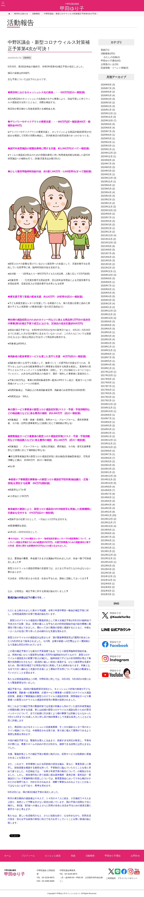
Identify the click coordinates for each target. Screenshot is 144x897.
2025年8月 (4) (108, 128)
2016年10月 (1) (108, 411)
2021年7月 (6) (108, 253)
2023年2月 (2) (108, 199)
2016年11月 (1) (108, 407)
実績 (73, 856)
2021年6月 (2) (108, 257)
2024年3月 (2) (108, 171)
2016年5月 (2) (108, 425)
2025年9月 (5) (108, 124)
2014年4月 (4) (108, 504)
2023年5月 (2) (108, 189)
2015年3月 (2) (108, 469)
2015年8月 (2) (108, 451)
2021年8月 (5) (108, 250)
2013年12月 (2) (108, 519)
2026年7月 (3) (108, 88)
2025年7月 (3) (108, 131)
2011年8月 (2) (108, 587)
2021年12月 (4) (108, 235)
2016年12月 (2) (108, 404)
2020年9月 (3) (108, 278)
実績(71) (105, 50)
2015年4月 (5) (108, 465)
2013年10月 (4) (108, 526)
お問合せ (135, 856)
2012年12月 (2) (108, 555)
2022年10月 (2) (108, 210)
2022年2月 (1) (108, 228)
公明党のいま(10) (109, 64)
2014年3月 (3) (108, 508)
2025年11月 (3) (108, 117)
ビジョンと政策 (53, 856)
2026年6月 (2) (108, 92)
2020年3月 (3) (108, 300)
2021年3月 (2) (108, 264)
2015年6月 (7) (108, 458)
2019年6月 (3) (108, 328)
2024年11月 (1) (108, 156)
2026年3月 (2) (108, 102)
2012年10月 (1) (108, 562)
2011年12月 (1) (108, 576)
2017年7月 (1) (108, 386)
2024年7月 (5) (108, 163)
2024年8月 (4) (108, 160)
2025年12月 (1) (108, 113)
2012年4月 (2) (108, 569)
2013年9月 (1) (108, 530)
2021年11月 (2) (108, 239)
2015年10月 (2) (108, 447)
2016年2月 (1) (108, 433)
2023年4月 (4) (108, 192)
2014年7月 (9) (108, 494)
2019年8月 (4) (108, 325)
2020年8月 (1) (108, 282)
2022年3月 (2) (108, 224)
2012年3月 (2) (108, 573)
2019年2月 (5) (108, 343)
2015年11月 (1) (108, 443)
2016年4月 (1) (108, 429)
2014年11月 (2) (108, 479)
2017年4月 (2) (108, 397)
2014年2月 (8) (108, 512)
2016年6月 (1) (108, 422)
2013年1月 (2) (108, 551)
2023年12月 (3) (108, 178)
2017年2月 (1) (108, 400)
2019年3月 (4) (108, 339)
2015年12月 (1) (108, 440)
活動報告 (36, 13)
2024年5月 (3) (108, 167)
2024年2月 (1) (108, 174)
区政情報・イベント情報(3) (114, 68)
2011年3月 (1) (108, 594)
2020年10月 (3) (108, 275)
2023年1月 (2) (108, 203)
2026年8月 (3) (108, 84)
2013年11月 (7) (108, 522)
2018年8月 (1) (108, 354)
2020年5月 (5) (108, 293)
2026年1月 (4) (108, 110)
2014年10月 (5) (108, 483)
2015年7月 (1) (108, 454)
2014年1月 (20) (108, 515)
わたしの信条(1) (112, 57)
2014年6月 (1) (108, 497)
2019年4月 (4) (108, 336)
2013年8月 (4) (108, 533)
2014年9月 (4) (108, 487)
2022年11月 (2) (108, 206)
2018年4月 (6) (108, 364)
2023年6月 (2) (108, 185)
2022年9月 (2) (108, 214)
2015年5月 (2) (108, 461)
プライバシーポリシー (127, 878)
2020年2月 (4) (108, 303)
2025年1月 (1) (108, 149)
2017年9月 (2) (108, 379)
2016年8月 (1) (108, 415)
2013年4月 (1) (108, 544)
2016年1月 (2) (108, 436)
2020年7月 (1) (108, 285)
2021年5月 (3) (108, 260)
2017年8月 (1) (108, 382)
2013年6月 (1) (108, 540)
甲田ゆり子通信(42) (111, 60)
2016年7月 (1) (108, 418)
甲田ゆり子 (72, 8)
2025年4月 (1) (108, 142)
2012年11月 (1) (108, 558)
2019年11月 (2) (108, 314)
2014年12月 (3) (108, 476)
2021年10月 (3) (108, 242)
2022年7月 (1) (108, 217)
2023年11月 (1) (108, 181)
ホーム (7, 856)
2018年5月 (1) (108, 361)
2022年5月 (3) (108, 221)
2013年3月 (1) (108, 548)
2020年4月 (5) (108, 296)
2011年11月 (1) (108, 580)
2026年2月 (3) (108, 106)
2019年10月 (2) (108, 318)
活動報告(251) (108, 53)
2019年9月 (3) (108, 321)
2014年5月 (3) (108, 501)
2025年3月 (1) (108, 145)
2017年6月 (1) (108, 390)
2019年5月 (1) (108, 332)
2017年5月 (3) (108, 393)
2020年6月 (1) (108, 289)
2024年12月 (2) (108, 153)
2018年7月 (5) (108, 357)
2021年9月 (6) (108, 246)
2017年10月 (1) (108, 375)
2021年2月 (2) (108, 267)
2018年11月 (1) (108, 350)
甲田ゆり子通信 (113, 856)
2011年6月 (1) (108, 591)
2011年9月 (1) (108, 583)
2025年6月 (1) (108, 135)
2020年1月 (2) (108, 307)
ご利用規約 (111, 878)
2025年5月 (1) (108, 138)
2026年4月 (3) (108, 99)
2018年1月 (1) (108, 368)
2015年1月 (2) (108, 472)
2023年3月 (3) (108, 196)
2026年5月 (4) (108, 95)
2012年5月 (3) (108, 565)
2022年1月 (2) (108, 232)
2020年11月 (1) (108, 271)
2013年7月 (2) (108, 537)
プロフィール (28, 856)
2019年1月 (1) (108, 346)
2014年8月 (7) (108, 490)
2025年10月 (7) (108, 120)
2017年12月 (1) (108, 372)
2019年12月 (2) (108, 311)
